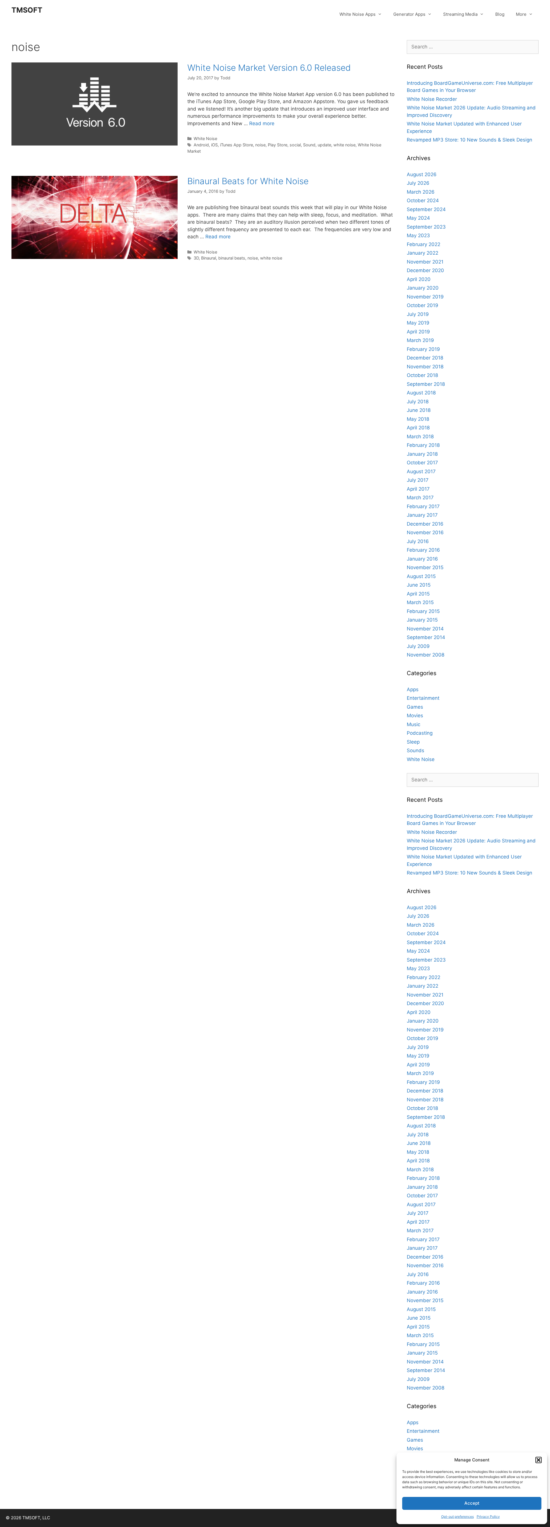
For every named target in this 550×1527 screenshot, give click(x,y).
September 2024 (426, 209)
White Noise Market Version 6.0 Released (269, 67)
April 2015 (418, 594)
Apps (413, 689)
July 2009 (418, 646)
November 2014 (425, 629)
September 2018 (426, 384)
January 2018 (422, 454)
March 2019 (420, 340)
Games (415, 707)
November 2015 (425, 567)
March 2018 (420, 436)
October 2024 (423, 200)
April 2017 (418, 489)
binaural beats (231, 258)
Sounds (415, 750)
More (521, 14)
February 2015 (423, 611)
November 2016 (425, 532)
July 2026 (418, 183)
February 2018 (423, 445)
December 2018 (425, 358)
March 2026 (421, 192)
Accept (472, 1503)
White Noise (205, 138)
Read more (261, 123)
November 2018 (425, 367)
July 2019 (418, 314)
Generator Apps (409, 14)
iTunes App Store (236, 144)
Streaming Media (460, 14)
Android (201, 144)
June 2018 (419, 410)
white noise (344, 144)
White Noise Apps (357, 14)
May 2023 (418, 235)
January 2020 (423, 288)
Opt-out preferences (457, 1516)
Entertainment (423, 698)
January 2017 (422, 515)
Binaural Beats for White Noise (248, 181)
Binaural (208, 258)
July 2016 (418, 541)
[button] (538, 1460)
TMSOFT (26, 10)
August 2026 (422, 174)
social (295, 144)
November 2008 (425, 655)
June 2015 (419, 585)
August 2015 (421, 576)
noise (260, 144)
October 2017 (422, 462)
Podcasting (420, 733)
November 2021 (425, 262)
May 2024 (418, 218)
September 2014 (426, 637)
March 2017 (420, 497)
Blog (499, 14)
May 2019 (418, 323)
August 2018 (421, 393)
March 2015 (420, 602)
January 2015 (422, 620)
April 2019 (418, 332)
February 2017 (423, 506)
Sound (309, 144)
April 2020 (419, 279)
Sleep (413, 742)
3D (196, 258)
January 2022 (422, 253)
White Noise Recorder (432, 99)
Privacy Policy (488, 1516)
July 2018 (418, 401)
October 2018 (422, 375)
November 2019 (425, 297)
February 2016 (423, 550)
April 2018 (418, 428)
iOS (214, 144)
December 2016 (425, 524)
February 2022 (423, 244)
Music (413, 724)
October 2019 (422, 305)
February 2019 (423, 349)
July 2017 (418, 480)
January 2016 (422, 559)
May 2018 (418, 419)
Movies (415, 715)
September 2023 (426, 227)
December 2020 (425, 270)
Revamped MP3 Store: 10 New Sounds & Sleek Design (469, 140)
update (324, 144)
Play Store (277, 144)
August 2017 (421, 471)
